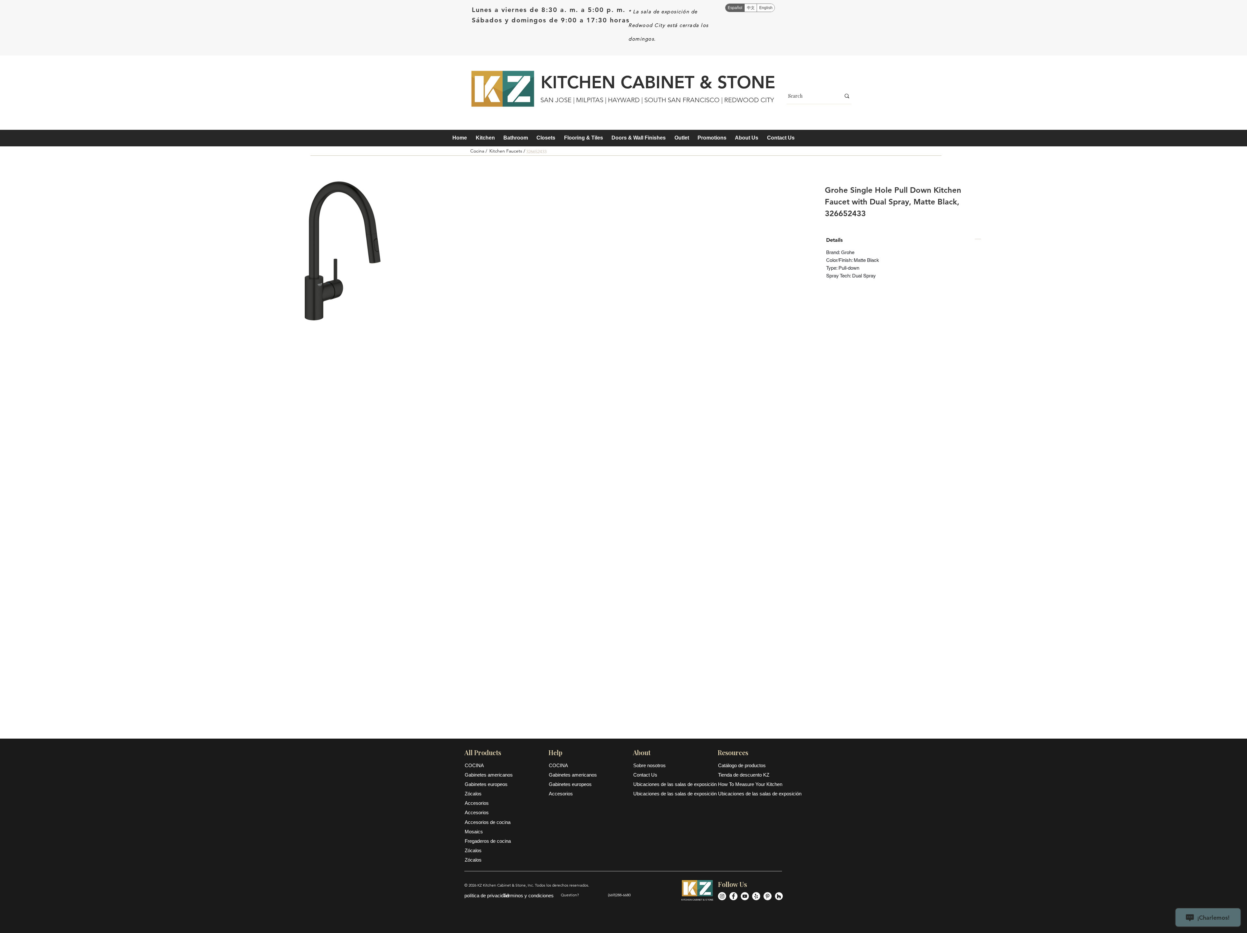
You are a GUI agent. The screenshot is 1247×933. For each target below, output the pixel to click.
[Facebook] (733, 896)
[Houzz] (779, 896)
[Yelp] (756, 896)
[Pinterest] (767, 896)
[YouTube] (745, 896)
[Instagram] (722, 896)
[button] (485, 137)
